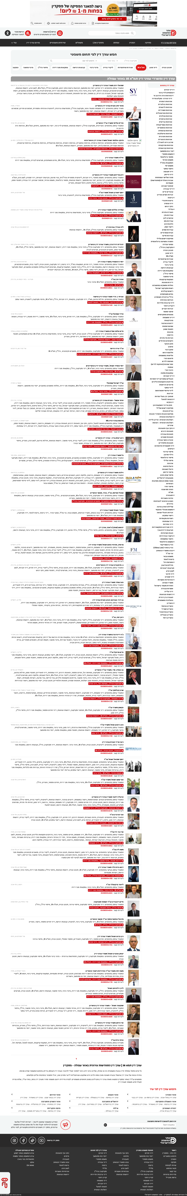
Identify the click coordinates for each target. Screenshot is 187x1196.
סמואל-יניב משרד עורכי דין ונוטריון (108, 85)
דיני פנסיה (168, 203)
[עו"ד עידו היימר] (133, 355)
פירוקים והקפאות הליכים (162, 381)
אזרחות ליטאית (165, 107)
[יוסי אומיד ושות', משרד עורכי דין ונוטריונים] (133, 372)
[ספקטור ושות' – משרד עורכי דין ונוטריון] (133, 1012)
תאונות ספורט (167, 437)
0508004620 (106, 753)
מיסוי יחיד (168, 486)
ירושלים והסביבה (110, 1101)
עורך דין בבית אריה (168, 1111)
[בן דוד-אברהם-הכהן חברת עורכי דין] (133, 607)
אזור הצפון (113, 1094)
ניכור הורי (169, 370)
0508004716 (106, 561)
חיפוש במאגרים (169, 1156)
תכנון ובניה (167, 67)
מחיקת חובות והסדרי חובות (161, 414)
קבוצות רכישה (79, 67)
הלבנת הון (168, 224)
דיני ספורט (169, 577)
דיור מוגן (153, 67)
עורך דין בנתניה (53, 1104)
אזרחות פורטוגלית (164, 113)
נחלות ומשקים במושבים (162, 285)
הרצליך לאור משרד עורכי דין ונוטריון (108, 797)
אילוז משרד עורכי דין (114, 157)
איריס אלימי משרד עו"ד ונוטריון (110, 123)
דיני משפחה (168, 317)
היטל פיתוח (168, 466)
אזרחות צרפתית (165, 130)
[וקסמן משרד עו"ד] (133, 714)
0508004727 (106, 255)
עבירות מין (168, 215)
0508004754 (106, 102)
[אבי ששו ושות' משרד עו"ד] (133, 786)
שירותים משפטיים (58, 42)
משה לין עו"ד (118, 849)
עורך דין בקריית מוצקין (36, 1111)
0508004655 (106, 893)
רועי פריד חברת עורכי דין (113, 742)
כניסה (53, 32)
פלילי (170, 209)
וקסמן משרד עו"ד (116, 707)
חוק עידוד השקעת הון (162, 405)
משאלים (79, 42)
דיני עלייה (168, 591)
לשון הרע (170, 571)
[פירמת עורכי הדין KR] (133, 427)
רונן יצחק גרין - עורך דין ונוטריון (110, 438)
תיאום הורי (168, 358)
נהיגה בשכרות (167, 498)
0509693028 (106, 166)
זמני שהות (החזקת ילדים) (162, 364)
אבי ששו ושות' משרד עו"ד (112, 779)
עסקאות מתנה (167, 373)
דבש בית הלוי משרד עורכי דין (111, 867)
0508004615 (106, 648)
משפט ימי (169, 165)
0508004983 (106, 596)
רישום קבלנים (167, 291)
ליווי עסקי (168, 387)
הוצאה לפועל (167, 399)
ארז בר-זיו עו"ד (117, 832)
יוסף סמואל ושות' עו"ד (114, 759)
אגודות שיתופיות (125, 67)
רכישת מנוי (19, 32)
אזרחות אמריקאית (164, 125)
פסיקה (148, 42)
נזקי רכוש (169, 206)
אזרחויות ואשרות (165, 579)
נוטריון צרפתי (167, 606)
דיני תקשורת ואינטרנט (164, 446)
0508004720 (106, 611)
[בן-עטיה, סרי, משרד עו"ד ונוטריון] (133, 678)
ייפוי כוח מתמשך (167, 151)
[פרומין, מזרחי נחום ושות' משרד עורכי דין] (133, 553)
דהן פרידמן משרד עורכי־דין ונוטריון (108, 175)
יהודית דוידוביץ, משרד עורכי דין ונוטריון (106, 244)
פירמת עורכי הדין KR (115, 420)
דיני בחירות (168, 524)
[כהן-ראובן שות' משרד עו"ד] (133, 731)
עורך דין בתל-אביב (168, 1097)
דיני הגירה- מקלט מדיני (162, 98)
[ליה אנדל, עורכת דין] (133, 234)
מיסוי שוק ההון (166, 475)
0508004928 (106, 374)
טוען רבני (169, 349)
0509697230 (106, 417)
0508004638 (106, 999)
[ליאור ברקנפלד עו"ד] (133, 891)
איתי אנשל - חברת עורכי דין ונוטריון (108, 400)
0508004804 (106, 466)
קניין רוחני (168, 305)
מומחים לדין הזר (166, 92)
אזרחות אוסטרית (164, 127)
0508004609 (106, 576)
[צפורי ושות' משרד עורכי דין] (133, 517)
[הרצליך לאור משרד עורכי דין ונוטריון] (133, 804)
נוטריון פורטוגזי (166, 612)
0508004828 (106, 776)
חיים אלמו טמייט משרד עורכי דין (110, 331)
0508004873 (106, 134)
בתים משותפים (166, 294)
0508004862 (106, 845)
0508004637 (106, 357)
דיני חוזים (168, 89)
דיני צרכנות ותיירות (165, 303)
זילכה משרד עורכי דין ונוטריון (111, 472)
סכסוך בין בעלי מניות (164, 396)
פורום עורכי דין (33, 42)
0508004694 (106, 927)
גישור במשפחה (166, 539)
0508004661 (106, 1034)
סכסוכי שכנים (167, 186)
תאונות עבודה (167, 434)
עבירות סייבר (167, 235)
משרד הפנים (167, 582)
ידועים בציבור (167, 323)
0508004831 (106, 826)
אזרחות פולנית (165, 116)
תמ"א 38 (141, 67)
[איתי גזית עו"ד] (133, 1047)
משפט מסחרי (167, 154)
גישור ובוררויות (166, 536)
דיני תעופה (168, 171)
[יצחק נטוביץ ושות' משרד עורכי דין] (133, 960)
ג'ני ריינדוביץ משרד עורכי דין (111, 634)
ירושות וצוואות (166, 594)
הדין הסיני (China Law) (163, 547)
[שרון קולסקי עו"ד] (133, 697)
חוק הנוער (168, 343)
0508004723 (106, 701)
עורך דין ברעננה (22, 1104)
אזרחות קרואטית (166, 148)
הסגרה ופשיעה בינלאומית (162, 241)
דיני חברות (168, 376)
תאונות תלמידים (166, 443)
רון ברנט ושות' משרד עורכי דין (110, 936)
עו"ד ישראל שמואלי (115, 383)
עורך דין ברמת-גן (151, 1097)
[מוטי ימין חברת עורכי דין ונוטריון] (133, 112)
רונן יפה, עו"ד (118, 617)
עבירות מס (168, 221)
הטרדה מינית (167, 212)
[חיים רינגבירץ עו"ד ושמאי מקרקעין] (133, 909)
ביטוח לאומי (169, 559)
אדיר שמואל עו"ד (116, 314)
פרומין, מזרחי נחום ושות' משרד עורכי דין (106, 544)
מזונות (170, 332)
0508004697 (106, 718)
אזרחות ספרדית (165, 110)
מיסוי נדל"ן (43, 67)
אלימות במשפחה (166, 355)
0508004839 (106, 1016)
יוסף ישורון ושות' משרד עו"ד (111, 192)
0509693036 (106, 151)
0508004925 (106, 432)
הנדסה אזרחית (166, 300)
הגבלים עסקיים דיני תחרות (161, 379)
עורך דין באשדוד (155, 1104)
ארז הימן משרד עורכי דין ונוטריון (109, 1023)
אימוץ (170, 346)
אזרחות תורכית (165, 136)
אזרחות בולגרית (165, 104)
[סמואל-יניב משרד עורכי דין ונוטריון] (133, 93)
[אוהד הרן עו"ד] (133, 286)
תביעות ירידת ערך (165, 530)
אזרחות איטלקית (164, 133)
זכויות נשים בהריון (165, 194)
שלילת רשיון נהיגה (165, 506)
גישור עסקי (168, 168)
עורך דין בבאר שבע (52, 1097)
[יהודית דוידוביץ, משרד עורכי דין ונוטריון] (133, 251)
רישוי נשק (168, 227)
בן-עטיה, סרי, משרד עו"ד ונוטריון (109, 670)
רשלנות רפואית (166, 417)
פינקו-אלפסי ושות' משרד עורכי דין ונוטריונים (104, 140)
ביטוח (170, 197)
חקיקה (173, 1162)
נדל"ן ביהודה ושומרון (163, 297)
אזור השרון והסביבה (50, 1101)
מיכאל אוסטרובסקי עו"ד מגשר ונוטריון (107, 919)
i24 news (30, 1165)
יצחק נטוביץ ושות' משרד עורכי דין (109, 953)
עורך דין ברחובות (139, 1104)
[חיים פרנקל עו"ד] (133, 659)
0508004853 (106, 325)
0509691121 (107, 218)
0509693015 (106, 188)
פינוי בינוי (94, 67)
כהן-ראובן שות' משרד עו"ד (112, 724)
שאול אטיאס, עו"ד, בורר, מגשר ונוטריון (107, 493)
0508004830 (106, 342)
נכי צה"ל (169, 553)
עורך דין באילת (112, 1111)
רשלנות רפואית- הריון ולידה (161, 419)
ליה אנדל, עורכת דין (115, 227)
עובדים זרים (168, 192)
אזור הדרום (55, 1094)
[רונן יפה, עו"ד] (133, 624)
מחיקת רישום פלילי (165, 238)
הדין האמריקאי (166, 544)
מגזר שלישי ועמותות (164, 177)
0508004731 (106, 965)
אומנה (170, 367)
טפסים (116, 42)
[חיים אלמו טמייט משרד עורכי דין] (133, 338)
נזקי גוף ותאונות (165, 428)
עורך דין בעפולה (97, 1097)
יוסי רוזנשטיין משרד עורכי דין (111, 261)
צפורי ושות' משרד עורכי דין (112, 510)
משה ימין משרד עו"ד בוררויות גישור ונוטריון (104, 971)
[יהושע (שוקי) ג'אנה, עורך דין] (133, 534)
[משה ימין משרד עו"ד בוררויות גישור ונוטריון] (133, 978)
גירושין (170, 335)
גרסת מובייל (171, 1177)
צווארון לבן (168, 218)
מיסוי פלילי (168, 460)
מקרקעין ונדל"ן (166, 247)
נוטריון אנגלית (166, 615)
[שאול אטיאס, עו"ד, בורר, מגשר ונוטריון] (133, 500)
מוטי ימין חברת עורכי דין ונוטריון (109, 105)
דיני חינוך (170, 574)
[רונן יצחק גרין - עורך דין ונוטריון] (133, 445)
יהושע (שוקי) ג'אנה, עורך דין (111, 527)
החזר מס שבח (167, 489)
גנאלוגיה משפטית (165, 600)
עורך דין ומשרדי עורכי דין (140, 48)
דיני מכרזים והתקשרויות (162, 527)
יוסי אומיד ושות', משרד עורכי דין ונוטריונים (105, 365)
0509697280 (106, 394)
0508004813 (106, 1051)
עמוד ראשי (158, 48)
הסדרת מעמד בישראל (163, 585)
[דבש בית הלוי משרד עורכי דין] (133, 874)
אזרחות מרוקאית (166, 145)
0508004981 (106, 628)
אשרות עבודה (167, 588)
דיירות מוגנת (167, 282)
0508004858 (106, 788)
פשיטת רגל (168, 562)
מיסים (170, 448)
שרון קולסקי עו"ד (116, 690)
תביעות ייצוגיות (167, 568)
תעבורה (169, 495)
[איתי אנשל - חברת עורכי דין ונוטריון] (133, 408)
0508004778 (106, 982)
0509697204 (106, 504)
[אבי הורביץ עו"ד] (133, 821)
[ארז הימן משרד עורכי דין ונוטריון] (133, 1030)
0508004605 (106, 686)
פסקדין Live (98, 42)
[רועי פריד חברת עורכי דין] (133, 749)
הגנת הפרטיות (167, 533)
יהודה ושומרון (169, 1108)
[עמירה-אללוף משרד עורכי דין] (133, 217)
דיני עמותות (167, 521)
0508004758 (106, 736)
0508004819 (106, 275)
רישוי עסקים (167, 515)
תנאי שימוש (171, 1168)
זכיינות (170, 393)
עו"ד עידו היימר (117, 348)
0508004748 (106, 305)
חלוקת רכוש (168, 352)
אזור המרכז (171, 1094)
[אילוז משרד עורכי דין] (133, 164)
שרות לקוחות (170, 1165)
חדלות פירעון (167, 565)
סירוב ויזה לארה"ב (165, 142)
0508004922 (106, 489)
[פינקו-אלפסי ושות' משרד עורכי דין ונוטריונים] (133, 147)
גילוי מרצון (168, 454)
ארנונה (170, 463)
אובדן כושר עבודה (165, 440)
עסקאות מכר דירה (60, 67)
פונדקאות (168, 320)
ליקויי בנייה (108, 67)
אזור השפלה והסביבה (166, 1101)
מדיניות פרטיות (169, 1174)
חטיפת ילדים (167, 361)
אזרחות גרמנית (165, 119)
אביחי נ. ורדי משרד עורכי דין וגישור (108, 296)
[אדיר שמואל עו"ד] (133, 321)
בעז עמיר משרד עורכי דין (113, 582)
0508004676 (106, 811)
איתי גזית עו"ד (117, 1040)
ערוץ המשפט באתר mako (23, 1156)
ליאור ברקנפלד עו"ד (115, 884)
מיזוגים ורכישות (166, 384)
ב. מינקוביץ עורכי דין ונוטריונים (110, 565)
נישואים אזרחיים (166, 341)
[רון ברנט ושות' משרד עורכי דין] (133, 943)
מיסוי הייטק (168, 472)
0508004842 (106, 235)
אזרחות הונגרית (165, 139)
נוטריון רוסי (168, 617)
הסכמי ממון (168, 329)
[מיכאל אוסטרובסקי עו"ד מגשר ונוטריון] (133, 926)
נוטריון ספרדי (167, 609)
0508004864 (106, 288)
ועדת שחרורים (167, 232)
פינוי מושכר (28, 67)
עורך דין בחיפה (112, 1097)
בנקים (169, 402)
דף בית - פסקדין (169, 1153)
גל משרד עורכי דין (116, 455)
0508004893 (106, 117)
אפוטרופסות (167, 326)
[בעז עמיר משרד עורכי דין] (133, 589)
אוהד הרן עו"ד (117, 279)
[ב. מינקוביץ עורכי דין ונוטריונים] (133, 572)
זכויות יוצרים (167, 308)
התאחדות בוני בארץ (26, 1159)
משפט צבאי (168, 556)
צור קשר (172, 1171)
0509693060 (106, 521)
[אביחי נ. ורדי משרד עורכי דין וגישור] (133, 303)
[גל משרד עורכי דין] (133, 462)
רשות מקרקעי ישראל (164, 288)
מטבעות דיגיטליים (165, 478)
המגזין (132, 42)
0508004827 (106, 666)
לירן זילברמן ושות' (115, 988)
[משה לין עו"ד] (133, 856)
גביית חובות (168, 411)
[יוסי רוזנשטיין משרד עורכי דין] (133, 268)
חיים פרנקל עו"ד (116, 652)
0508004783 (106, 878)
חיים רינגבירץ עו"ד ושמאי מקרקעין (109, 902)
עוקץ (32, 1162)
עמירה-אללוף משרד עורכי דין (111, 210)
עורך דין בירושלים (110, 1104)
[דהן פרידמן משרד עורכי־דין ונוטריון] (133, 182)
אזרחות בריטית (165, 122)
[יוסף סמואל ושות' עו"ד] (133, 767)
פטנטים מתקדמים (165, 314)
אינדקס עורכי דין (168, 42)
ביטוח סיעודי (167, 200)
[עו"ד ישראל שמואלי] (133, 390)
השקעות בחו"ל (166, 163)
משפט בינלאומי (166, 541)
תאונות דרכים (167, 431)
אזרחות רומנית (165, 101)
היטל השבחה (167, 469)
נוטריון (170, 603)
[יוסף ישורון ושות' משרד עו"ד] (133, 199)
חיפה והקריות (53, 1108)
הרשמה (46, 32)
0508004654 (106, 910)
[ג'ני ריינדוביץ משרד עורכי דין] (133, 641)
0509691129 (107, 201)
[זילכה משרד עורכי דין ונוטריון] (133, 480)
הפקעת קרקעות (166, 279)
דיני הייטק (168, 174)
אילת (115, 1108)
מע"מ (171, 492)
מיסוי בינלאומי (166, 457)
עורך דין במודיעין (94, 1104)
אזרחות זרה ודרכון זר (162, 95)
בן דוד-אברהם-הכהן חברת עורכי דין (108, 600)
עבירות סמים (167, 229)
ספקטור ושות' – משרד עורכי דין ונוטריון (106, 1005)
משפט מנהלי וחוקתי (164, 509)
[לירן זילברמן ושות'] (133, 995)
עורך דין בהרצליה (38, 1104)
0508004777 (106, 538)
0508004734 (106, 945)
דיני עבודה (168, 189)
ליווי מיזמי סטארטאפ (164, 390)
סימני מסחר (168, 311)
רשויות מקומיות (166, 518)
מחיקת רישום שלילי (164, 408)
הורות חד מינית (166, 338)
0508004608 (106, 863)
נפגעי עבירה (168, 244)
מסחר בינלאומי (166, 157)
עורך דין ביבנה (170, 1104)
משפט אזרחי (167, 160)
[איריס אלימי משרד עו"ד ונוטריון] (133, 130)
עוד (14, 42)
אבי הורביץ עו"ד (117, 814)
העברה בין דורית (166, 597)
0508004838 (106, 449)
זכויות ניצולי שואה (165, 512)
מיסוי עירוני (168, 451)
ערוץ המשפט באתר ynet (24, 1153)
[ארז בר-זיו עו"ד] (133, 839)
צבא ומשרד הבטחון (164, 550)
